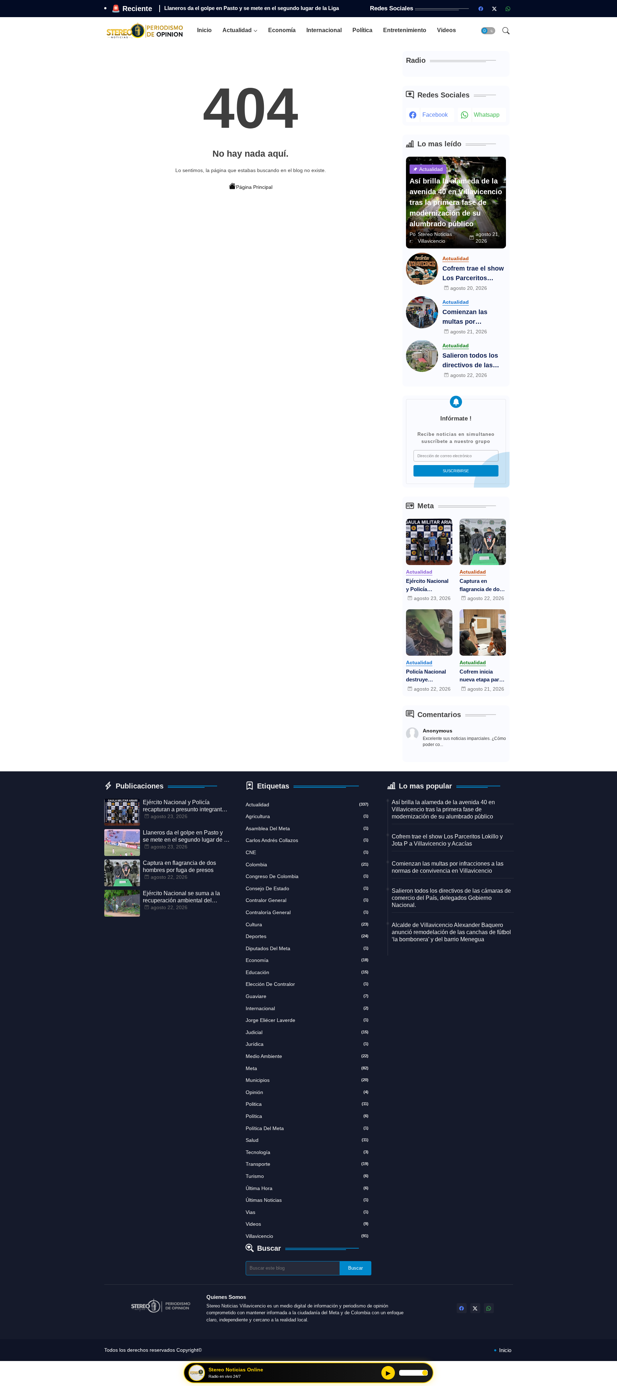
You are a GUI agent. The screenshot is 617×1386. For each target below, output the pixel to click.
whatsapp (487, 115)
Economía (282, 30)
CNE (307, 852)
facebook (435, 115)
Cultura (307, 924)
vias (307, 1212)
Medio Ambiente (307, 1056)
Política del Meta (307, 1128)
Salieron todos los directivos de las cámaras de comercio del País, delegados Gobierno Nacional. (473, 361)
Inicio (204, 30)
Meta (307, 1068)
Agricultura (307, 816)
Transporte (307, 1164)
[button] (488, 30)
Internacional (324, 30)
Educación (307, 972)
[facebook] (481, 9)
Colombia (307, 864)
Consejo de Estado (307, 888)
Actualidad (237, 30)
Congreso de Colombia (307, 876)
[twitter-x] (495, 9)
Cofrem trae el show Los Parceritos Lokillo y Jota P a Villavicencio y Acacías (473, 274)
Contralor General (307, 900)
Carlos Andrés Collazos (307, 840)
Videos (446, 30)
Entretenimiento (404, 30)
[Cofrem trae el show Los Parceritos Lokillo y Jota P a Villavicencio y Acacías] (422, 269)
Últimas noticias (307, 1200)
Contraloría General (307, 912)
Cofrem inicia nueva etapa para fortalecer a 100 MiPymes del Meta (482, 676)
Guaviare (307, 996)
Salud (307, 1140)
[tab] (204, 30)
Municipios (307, 1080)
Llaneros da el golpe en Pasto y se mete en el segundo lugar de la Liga (186, 836)
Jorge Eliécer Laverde (307, 1020)
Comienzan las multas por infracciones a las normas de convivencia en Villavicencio (469, 317)
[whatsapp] (508, 9)
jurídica (307, 1044)
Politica (307, 1104)
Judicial (307, 1032)
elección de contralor (307, 984)
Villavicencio (307, 1236)
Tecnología (307, 1152)
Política (362, 30)
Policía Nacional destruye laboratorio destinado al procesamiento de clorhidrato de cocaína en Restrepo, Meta (428, 676)
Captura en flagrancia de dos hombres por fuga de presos (236, 8)
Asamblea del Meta (307, 828)
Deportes (307, 936)
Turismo (307, 1176)
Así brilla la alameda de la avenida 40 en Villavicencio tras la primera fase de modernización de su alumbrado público (443, 809)
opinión (307, 1092)
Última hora (307, 1188)
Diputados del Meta (307, 948)
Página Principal (254, 187)
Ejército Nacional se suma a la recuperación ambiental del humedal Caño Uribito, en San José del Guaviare (181, 897)
